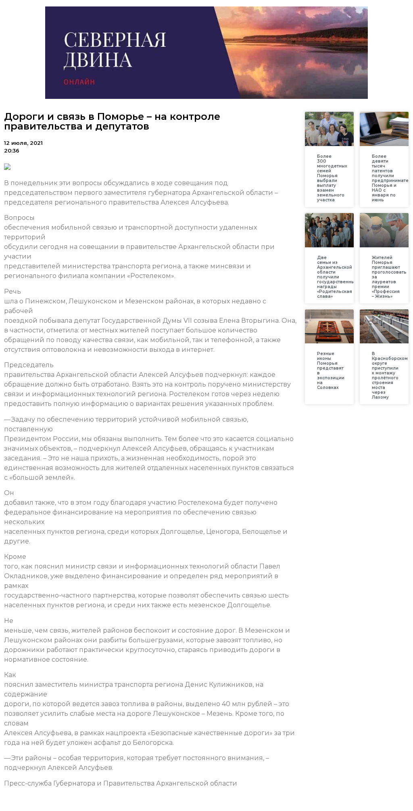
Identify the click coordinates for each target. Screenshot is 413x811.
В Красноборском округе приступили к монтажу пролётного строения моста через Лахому (390, 375)
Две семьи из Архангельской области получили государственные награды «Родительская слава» (337, 277)
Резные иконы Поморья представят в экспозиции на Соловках (330, 370)
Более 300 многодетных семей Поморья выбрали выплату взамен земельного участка (332, 178)
